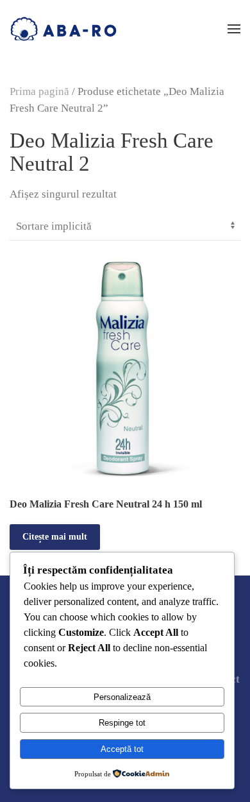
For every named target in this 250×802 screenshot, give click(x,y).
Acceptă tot (122, 749)
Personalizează (122, 697)
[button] (234, 29)
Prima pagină (39, 91)
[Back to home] (63, 29)
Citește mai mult (54, 537)
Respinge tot (122, 723)
